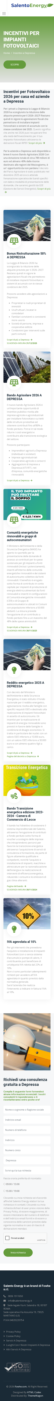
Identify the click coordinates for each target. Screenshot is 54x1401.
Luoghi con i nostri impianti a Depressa (28, 1345)
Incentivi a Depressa (24, 53)
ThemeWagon (35, 1395)
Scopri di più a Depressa (18, 339)
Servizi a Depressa (16, 1340)
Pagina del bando (15, 886)
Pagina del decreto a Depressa (21, 756)
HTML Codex (34, 1392)
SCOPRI (15, 64)
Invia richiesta (18, 1252)
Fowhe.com (21, 1386)
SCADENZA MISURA (22, 343)
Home (6, 53)
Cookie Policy (13, 1336)
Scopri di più (35, 143)
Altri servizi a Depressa (18, 1349)
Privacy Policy (13, 1331)
